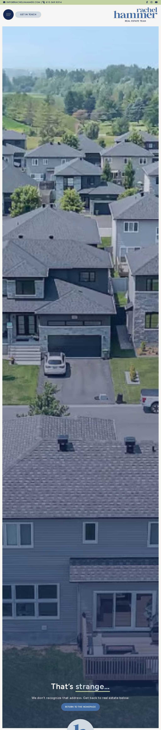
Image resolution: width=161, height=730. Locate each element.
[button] (8, 14)
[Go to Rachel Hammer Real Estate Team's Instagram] (151, 2)
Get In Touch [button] (28, 14)
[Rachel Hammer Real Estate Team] (135, 14)
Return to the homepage (80, 706)
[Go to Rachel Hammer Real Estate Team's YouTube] (156, 2)
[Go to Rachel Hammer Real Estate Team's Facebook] (147, 2)
